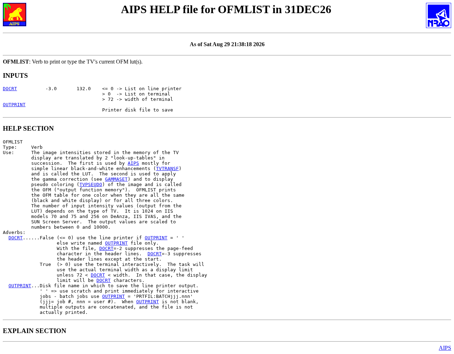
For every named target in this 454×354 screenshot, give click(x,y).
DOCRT (10, 88)
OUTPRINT (14, 104)
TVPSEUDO (90, 184)
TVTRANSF (167, 168)
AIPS (133, 163)
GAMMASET (116, 179)
